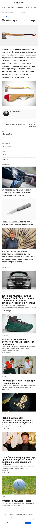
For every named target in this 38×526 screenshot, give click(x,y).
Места (27, 7)
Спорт (4, 7)
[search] (35, 3)
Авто (3, 291)
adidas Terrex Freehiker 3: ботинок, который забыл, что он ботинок (18, 341)
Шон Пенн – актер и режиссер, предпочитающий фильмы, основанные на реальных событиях (18, 461)
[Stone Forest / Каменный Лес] (19, 2)
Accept (28, 523)
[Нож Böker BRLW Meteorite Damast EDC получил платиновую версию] (19, 209)
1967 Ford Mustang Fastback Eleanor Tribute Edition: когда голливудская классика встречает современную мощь (19, 299)
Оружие (22, 12)
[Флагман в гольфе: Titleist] (19, 485)
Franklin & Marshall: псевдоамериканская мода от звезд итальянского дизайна (18, 420)
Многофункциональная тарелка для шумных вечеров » (21, 125)
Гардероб (11, 7)
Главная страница (7, 12)
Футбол (4, 376)
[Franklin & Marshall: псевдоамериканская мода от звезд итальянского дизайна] (19, 402)
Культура (34, 7)
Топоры (4, 154)
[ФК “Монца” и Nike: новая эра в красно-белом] (19, 365)
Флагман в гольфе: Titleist (16, 501)
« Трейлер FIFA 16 (8, 134)
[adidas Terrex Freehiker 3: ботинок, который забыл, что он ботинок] (19, 323)
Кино (3, 453)
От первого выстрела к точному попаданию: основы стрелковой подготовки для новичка (17, 192)
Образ (16, 12)
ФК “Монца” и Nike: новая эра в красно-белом (18, 381)
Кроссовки (20, 7)
